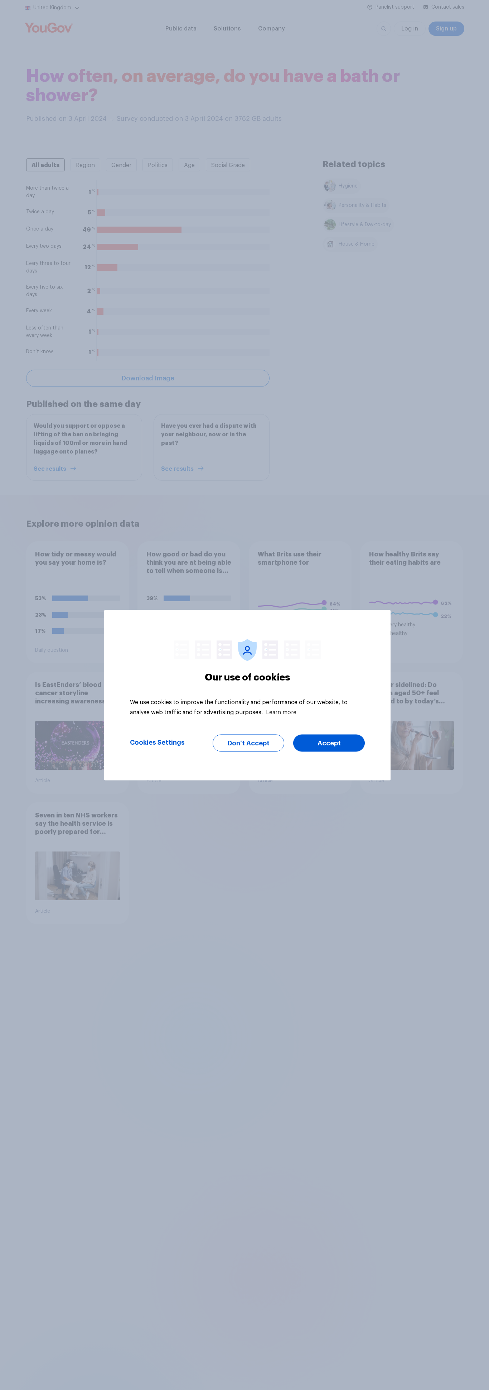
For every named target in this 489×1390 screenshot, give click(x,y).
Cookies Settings (157, 742)
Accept (329, 743)
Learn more (281, 712)
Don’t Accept (249, 743)
